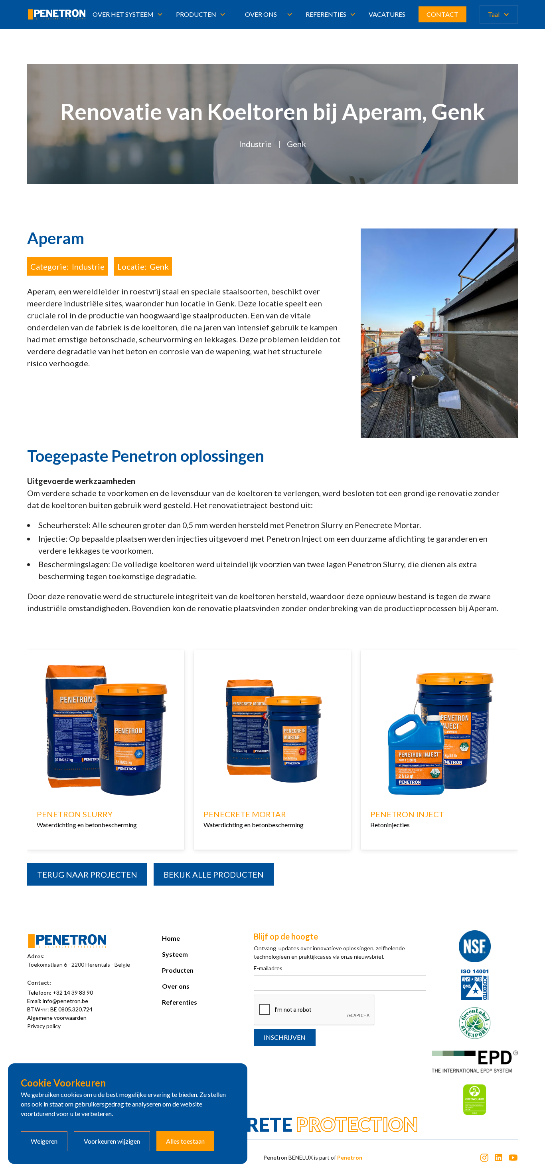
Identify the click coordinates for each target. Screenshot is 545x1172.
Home (171, 938)
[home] (56, 14)
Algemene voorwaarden (57, 1017)
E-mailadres (268, 968)
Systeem (175, 954)
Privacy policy (44, 1026)
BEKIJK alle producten (214, 874)
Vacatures (387, 14)
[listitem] (105, 752)
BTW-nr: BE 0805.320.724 (60, 1009)
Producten (178, 970)
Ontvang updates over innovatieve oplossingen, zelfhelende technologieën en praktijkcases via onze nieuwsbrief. (329, 952)
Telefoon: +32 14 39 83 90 (60, 992)
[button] (128, 14)
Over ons (261, 14)
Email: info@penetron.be (57, 1000)
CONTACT (442, 14)
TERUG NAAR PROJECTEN (87, 874)
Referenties (179, 1002)
